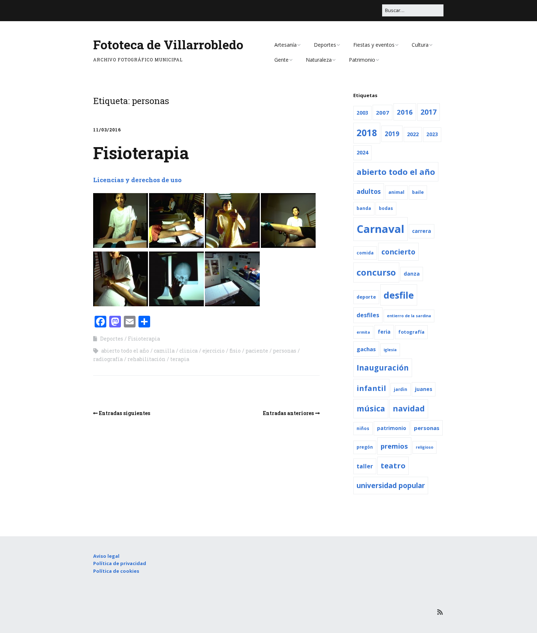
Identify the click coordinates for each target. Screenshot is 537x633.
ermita (363, 332)
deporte (366, 297)
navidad (409, 408)
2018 (367, 133)
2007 (382, 112)
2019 (392, 134)
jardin (400, 389)
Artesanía (285, 44)
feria (384, 332)
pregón (365, 447)
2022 (413, 134)
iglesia (390, 349)
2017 (428, 112)
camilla (164, 350)
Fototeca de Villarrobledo (168, 44)
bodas (386, 208)
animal (396, 192)
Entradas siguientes (124, 413)
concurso (376, 272)
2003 (362, 113)
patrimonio (391, 428)
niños (363, 428)
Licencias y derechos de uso (137, 180)
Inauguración (383, 367)
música (371, 408)
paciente (256, 350)
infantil (371, 388)
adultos (369, 191)
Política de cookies (116, 571)
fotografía (411, 332)
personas (284, 350)
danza (412, 274)
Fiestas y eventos (374, 44)
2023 (432, 134)
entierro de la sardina (409, 315)
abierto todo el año (125, 350)
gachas (366, 349)
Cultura (420, 44)
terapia (179, 359)
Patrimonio (362, 59)
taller (365, 466)
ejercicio (213, 350)
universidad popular (391, 485)
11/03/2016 (107, 130)
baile (418, 192)
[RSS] (440, 612)
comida (365, 253)
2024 (362, 152)
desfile (399, 295)
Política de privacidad (119, 563)
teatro (393, 466)
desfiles (368, 315)
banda (364, 208)
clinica (188, 350)
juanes (423, 389)
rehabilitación (146, 359)
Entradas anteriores (288, 413)
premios (394, 445)
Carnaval (380, 229)
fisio (235, 350)
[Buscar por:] (413, 10)
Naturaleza (319, 59)
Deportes (325, 44)
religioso (424, 447)
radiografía (108, 359)
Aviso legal (106, 556)
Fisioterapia (141, 153)
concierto (398, 252)
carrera (421, 231)
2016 (405, 111)
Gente (281, 59)
